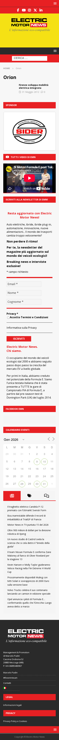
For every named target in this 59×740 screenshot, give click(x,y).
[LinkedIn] (41, 10)
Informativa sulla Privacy (22, 327)
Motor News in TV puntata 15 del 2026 (28, 524)
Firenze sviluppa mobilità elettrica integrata (33, 86)
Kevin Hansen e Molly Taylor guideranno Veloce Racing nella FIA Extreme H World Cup (28, 568)
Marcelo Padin (10, 672)
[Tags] (29, 495)
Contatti (7, 682)
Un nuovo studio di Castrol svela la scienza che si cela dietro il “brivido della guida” (28, 543)
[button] (54, 3)
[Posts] (12, 495)
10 (44, 461)
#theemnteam (10, 677)
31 (44, 484)
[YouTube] (24, 10)
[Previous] (10, 131)
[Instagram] (29, 10)
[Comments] (46, 495)
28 (21, 484)
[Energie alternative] (9, 88)
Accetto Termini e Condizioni (29, 317)
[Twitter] (35, 10)
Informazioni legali (12, 705)
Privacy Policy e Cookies (15, 721)
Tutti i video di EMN (23, 157)
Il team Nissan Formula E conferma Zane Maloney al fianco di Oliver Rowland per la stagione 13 (29, 555)
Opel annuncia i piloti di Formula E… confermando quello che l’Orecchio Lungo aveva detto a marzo (29, 603)
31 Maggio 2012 (30, 91)
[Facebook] (18, 10)
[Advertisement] (31, 39)
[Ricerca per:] (29, 58)
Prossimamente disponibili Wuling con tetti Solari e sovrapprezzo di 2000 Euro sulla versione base (28, 581)
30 (37, 484)
